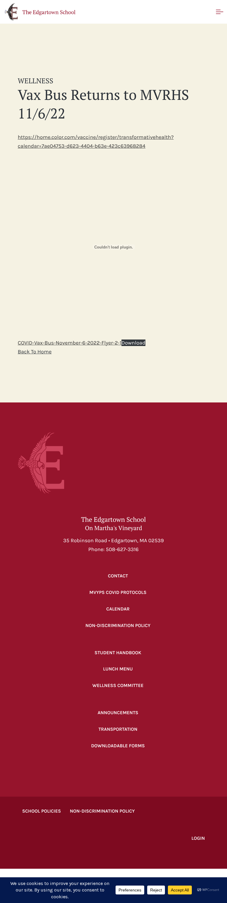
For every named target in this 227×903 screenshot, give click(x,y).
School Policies (41, 811)
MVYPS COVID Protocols (117, 592)
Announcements (118, 713)
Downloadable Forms (118, 746)
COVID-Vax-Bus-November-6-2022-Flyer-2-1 (69, 343)
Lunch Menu (118, 669)
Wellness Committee (117, 685)
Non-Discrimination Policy (117, 625)
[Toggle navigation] (219, 11)
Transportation (117, 729)
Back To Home (34, 351)
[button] (39, 12)
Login (198, 838)
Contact (118, 576)
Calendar (117, 609)
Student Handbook (118, 653)
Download (133, 343)
